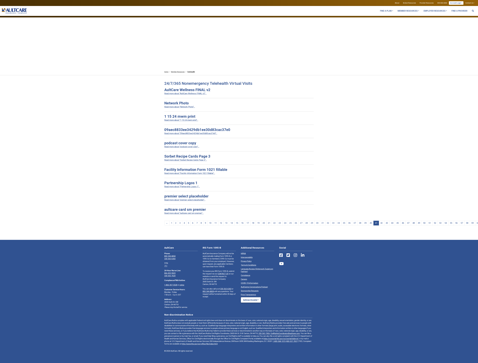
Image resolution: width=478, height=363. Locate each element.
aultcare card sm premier (185, 209)
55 (451, 223)
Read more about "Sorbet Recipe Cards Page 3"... (185, 160)
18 (253, 223)
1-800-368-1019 (279, 341)
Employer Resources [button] (435, 11)
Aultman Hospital (250, 300)
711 (165, 266)
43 (387, 223)
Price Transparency (248, 295)
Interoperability (247, 257)
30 (317, 223)
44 (392, 223)
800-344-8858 (170, 256)
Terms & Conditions (248, 265)
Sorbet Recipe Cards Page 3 (187, 156)
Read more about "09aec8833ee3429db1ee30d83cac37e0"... (190, 133)
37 (355, 223)
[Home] (14, 11)
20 (264, 223)
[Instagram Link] (295, 255)
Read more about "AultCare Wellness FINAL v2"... (185, 93)
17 (248, 223)
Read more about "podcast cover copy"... (181, 147)
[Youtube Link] (281, 264)
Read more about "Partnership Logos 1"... (182, 186)
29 (312, 223)
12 (221, 223)
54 (446, 223)
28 (306, 223)
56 (456, 223)
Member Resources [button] (408, 11)
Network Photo (176, 103)
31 (323, 223)
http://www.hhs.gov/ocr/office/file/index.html (200, 344)
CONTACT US (223, 274)
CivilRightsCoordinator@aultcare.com (285, 333)
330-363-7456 (264, 333)
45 (397, 223)
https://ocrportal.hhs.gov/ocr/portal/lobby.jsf (281, 339)
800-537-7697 (292, 341)
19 (258, 223)
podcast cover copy (180, 143)
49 (419, 223)
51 (430, 223)
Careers (244, 279)
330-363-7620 (170, 276)
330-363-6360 (442, 3)
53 (440, 223)
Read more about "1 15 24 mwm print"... (181, 120)
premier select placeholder (186, 196)
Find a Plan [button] (386, 11)
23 (280, 223)
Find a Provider (459, 11)
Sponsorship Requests (250, 291)
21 (269, 223)
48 (414, 223)
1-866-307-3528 (170, 285)
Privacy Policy (246, 261)
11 (215, 223)
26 (296, 223)
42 (381, 223)
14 (232, 223)
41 (376, 223)
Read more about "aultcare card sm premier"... (184, 213)
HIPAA (243, 254)
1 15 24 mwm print (179, 116)
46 (403, 223)
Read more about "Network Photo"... (179, 107)
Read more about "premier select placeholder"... (184, 200)
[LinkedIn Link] (302, 255)
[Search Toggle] (473, 9)
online (181, 285)
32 (328, 223)
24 (285, 223)
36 (349, 223)
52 (435, 223)
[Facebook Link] (281, 255)
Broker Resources (409, 3)
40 (371, 223)
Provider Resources (427, 3)
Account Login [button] (455, 3)
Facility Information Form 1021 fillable (195, 170)
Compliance (245, 275)
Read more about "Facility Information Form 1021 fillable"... (189, 173)
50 (424, 223)
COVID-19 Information (249, 283)
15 (237, 223)
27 (301, 223)
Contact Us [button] (469, 3)
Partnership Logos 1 (181, 183)
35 (344, 223)
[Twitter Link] (288, 255)
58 (467, 223)
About (397, 3)
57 (462, 223)
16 (242, 223)
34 (339, 223)
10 (210, 223)
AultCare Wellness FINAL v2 (187, 90)
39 (365, 223)
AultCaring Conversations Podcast (254, 287)
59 (472, 223)
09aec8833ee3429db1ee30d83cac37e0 (197, 130)
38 (360, 223)
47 (408, 223)
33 (333, 223)
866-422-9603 (170, 273)
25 (290, 223)
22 (274, 223)
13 (226, 223)
